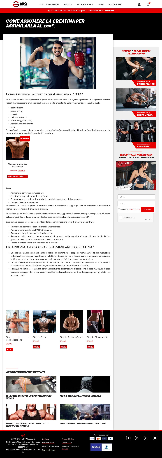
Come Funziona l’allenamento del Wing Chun (83, 424)
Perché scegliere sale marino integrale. (80, 396)
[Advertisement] (58, 293)
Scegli (9, 349)
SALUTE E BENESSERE (85, 4)
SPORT (101, 4)
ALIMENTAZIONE (115, 4)
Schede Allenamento (49, 4)
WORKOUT (67, 4)
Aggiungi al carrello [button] (17, 176)
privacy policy (134, 209)
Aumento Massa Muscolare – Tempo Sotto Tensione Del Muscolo (27, 425)
